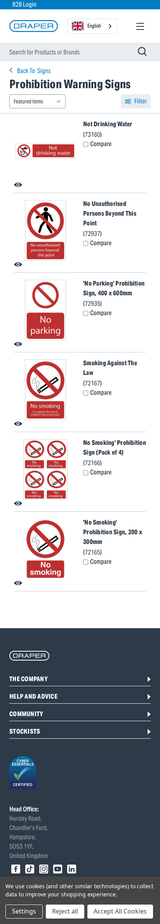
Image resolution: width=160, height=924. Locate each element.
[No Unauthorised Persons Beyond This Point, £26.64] (45, 230)
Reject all (65, 911)
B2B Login (24, 4)
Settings (24, 911)
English (94, 26)
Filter (140, 101)
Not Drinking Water (107, 124)
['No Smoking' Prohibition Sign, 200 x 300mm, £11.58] (45, 549)
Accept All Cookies (120, 911)
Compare (100, 144)
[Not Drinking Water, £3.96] (45, 150)
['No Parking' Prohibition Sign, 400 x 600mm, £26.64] (45, 310)
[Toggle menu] (140, 26)
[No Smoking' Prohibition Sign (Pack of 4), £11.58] (45, 469)
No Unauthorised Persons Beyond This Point (109, 213)
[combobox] (92, 26)
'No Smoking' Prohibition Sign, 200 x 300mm (112, 532)
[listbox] (37, 101)
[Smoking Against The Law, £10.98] (45, 389)
